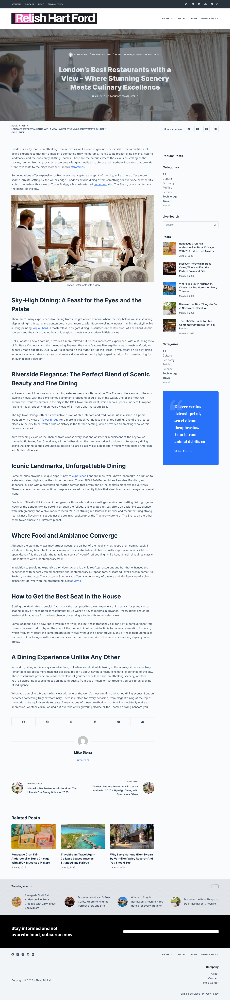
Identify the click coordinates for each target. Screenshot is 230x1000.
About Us (16, 4)
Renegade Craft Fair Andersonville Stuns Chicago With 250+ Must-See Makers (30, 858)
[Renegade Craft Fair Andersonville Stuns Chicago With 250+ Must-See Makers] (33, 836)
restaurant (100, 184)
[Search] (217, 4)
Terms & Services (189, 993)
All (120, 54)
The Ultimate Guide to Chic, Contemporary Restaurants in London (197, 325)
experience (79, 476)
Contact (29, 4)
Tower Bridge (49, 419)
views (77, 580)
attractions (78, 167)
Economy (138, 54)
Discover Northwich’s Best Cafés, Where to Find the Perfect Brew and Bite (195, 267)
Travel (149, 54)
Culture (127, 54)
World (157, 54)
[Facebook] (186, 4)
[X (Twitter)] (193, 4)
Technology (170, 196)
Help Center (211, 982)
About (215, 973)
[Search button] (215, 224)
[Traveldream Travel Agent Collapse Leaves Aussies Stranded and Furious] (83, 836)
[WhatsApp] (118, 722)
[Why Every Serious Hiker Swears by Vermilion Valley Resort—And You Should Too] (132, 836)
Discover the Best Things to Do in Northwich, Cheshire (201, 901)
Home (41, 4)
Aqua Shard (40, 328)
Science (168, 192)
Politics (167, 187)
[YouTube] (212, 4)
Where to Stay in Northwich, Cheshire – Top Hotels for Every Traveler (198, 287)
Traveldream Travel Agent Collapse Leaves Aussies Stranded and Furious (78, 858)
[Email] (142, 722)
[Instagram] (199, 4)
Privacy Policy (55, 4)
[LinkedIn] (215, 129)
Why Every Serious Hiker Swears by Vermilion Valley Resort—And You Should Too (132, 858)
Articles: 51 (83, 760)
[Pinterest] (205, 4)
